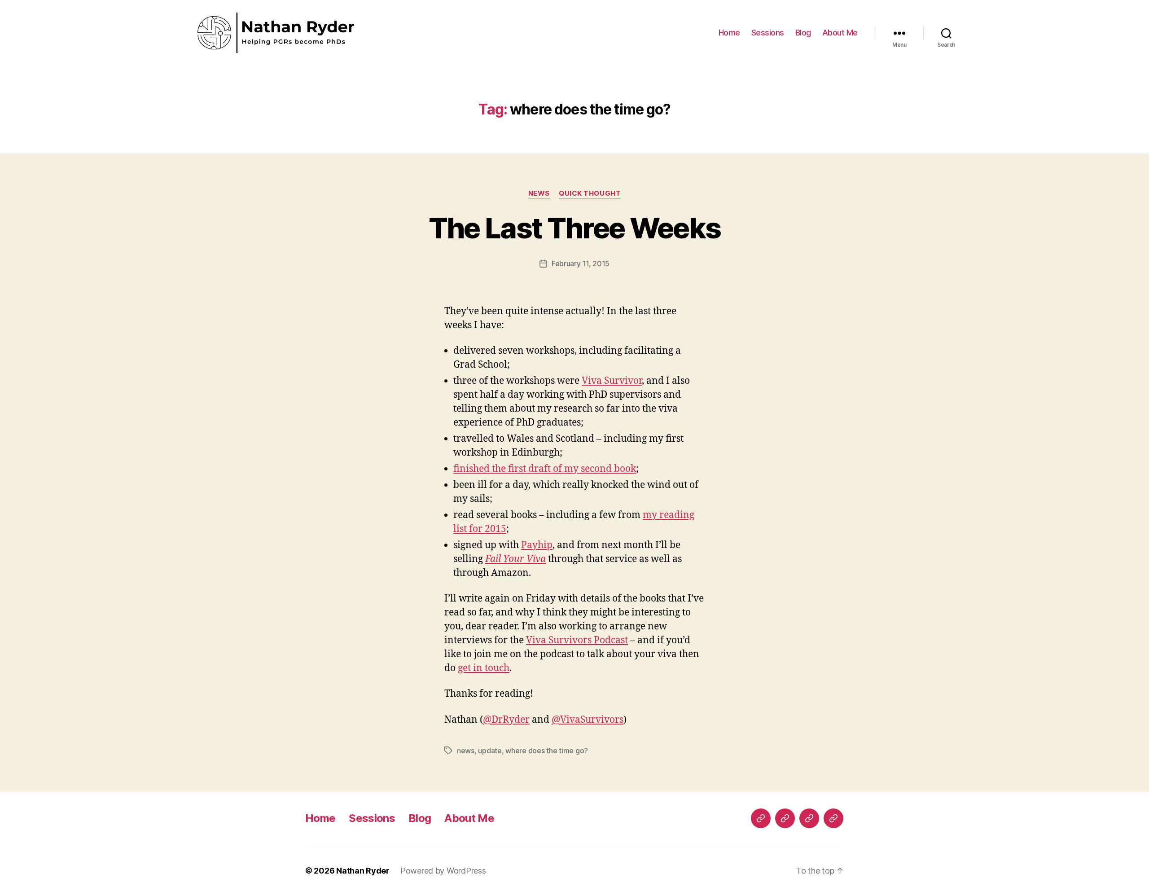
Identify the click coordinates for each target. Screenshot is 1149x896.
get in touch (483, 668)
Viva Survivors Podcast (577, 640)
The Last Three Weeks (575, 228)
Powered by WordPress (443, 870)
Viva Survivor (612, 381)
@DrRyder (506, 720)
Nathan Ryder (363, 870)
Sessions (767, 32)
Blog (803, 32)
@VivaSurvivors (587, 720)
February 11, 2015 (581, 263)
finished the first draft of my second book (544, 469)
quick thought (590, 193)
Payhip (537, 545)
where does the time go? (546, 750)
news (539, 193)
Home (729, 32)
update (489, 750)
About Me (840, 32)
